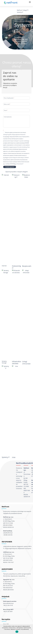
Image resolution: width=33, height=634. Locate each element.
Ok (17, 631)
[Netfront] (11, 4)
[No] (31, 629)
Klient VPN (6, 624)
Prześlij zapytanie (10, 167)
